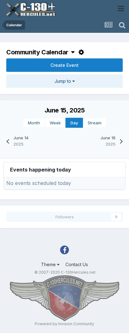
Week (55, 122)
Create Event (64, 65)
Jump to (63, 81)
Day (74, 122)
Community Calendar (38, 52)
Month (34, 122)
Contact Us (76, 264)
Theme (49, 264)
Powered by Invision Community (64, 323)
